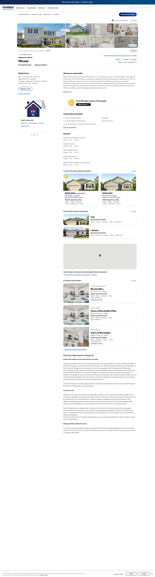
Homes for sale (36, 14)
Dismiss (144, 574)
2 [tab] (34, 135)
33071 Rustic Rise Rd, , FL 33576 (121, 56)
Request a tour (25, 89)
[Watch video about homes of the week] (70, 102)
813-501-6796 (25, 94)
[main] (77, 297)
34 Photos (134, 51)
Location (56, 14)
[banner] (77, 2)
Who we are (20, 8)
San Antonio (40, 51)
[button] (128, 14)
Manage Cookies (118, 574)
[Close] (151, 573)
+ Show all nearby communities (75, 350)
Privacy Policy (44, 575)
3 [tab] (37, 135)
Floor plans (47, 14)
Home (20, 51)
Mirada (48, 51)
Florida (25, 51)
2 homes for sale (96, 344)
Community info (24, 14)
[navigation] (34, 50)
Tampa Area (32, 51)
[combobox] (140, 8)
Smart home (31, 8)
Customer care (52, 8)
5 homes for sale (96, 300)
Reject (131, 574)
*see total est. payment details (74, 196)
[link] (41, 35)
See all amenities (69, 127)
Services (42, 8)
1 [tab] (31, 135)
